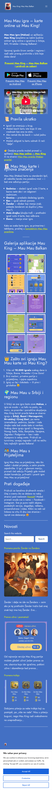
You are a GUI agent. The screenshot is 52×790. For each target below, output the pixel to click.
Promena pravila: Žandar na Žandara (22, 548)
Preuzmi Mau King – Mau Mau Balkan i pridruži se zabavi (26, 64)
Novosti (31, 496)
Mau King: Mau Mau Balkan (23, 6)
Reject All (26, 785)
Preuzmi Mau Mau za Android (15, 82)
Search (41, 538)
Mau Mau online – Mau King (30, 153)
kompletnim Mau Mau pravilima (25, 230)
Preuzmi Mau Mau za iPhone (37, 82)
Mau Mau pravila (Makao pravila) (23, 158)
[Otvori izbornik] (46, 6)
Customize (26, 778)
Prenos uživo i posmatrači (16, 617)
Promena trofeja (11, 675)
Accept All (26, 771)
